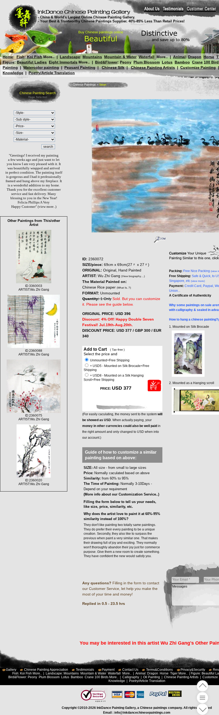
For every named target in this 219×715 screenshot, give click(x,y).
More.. (48, 57)
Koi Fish (34, 57)
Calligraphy (130, 677)
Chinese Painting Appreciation (46, 670)
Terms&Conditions (159, 670)
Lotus (167, 62)
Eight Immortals (63, 62)
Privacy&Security (193, 670)
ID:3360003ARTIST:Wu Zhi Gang (33, 287)
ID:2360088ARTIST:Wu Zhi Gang (33, 352)
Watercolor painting (41, 67)
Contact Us (130, 670)
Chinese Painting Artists (153, 67)
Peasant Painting (79, 67)
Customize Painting (198, 67)
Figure (8, 62)
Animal (179, 57)
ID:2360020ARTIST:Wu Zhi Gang (33, 482)
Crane (197, 62)
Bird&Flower (106, 62)
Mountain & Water (120, 57)
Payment (108, 670)
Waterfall (146, 57)
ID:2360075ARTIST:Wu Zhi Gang (33, 417)
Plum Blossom (147, 62)
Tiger (174, 673)
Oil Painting (151, 677)
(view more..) (47, 207)
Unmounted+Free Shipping (109, 360)
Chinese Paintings (84, 84)
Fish (21, 57)
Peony (125, 62)
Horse (209, 57)
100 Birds (101, 677)
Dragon (194, 57)
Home (8, 57)
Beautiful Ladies (32, 62)
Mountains (92, 57)
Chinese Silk (113, 67)
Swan (102, 84)
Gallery (11, 670)
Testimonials (85, 670)
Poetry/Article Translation (52, 73)
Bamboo (182, 62)
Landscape (70, 57)
